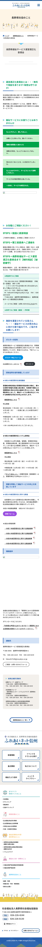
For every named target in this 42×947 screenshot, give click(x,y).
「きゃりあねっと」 (12, 474)
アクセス (6, 930)
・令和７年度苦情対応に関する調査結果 (18, 528)
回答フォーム (10, 514)
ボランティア (7, 802)
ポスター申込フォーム (13, 357)
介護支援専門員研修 (9, 868)
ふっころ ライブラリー (31, 777)
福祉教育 (6, 804)
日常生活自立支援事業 (10, 826)
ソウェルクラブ (8, 852)
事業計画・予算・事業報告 (11, 884)
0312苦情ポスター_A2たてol (11, 364)
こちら (32, 304)
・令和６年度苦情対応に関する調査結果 (18, 533)
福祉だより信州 (11, 777)
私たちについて (31, 766)
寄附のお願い (7, 886)
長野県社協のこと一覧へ (20, 720)
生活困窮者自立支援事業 (10, 823)
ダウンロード (29, 364)
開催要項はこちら (10, 400)
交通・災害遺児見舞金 (10, 829)
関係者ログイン (11, 924)
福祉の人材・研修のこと (17, 858)
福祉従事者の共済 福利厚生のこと (15, 835)
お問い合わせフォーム (30, 930)
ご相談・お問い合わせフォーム (16, 664)
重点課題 (11, 766)
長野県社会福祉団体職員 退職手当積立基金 (10, 843)
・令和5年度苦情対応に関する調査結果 (18, 538)
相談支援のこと (14, 814)
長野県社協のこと (18, 36)
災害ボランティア (8, 807)
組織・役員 (6, 881)
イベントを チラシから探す (31, 754)
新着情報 (11, 755)
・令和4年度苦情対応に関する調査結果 (18, 543)
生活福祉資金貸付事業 (10, 820)
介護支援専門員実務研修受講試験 (13, 865)
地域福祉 (6, 799)
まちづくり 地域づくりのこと (15, 792)
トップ (7, 36)
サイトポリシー (14, 930)
